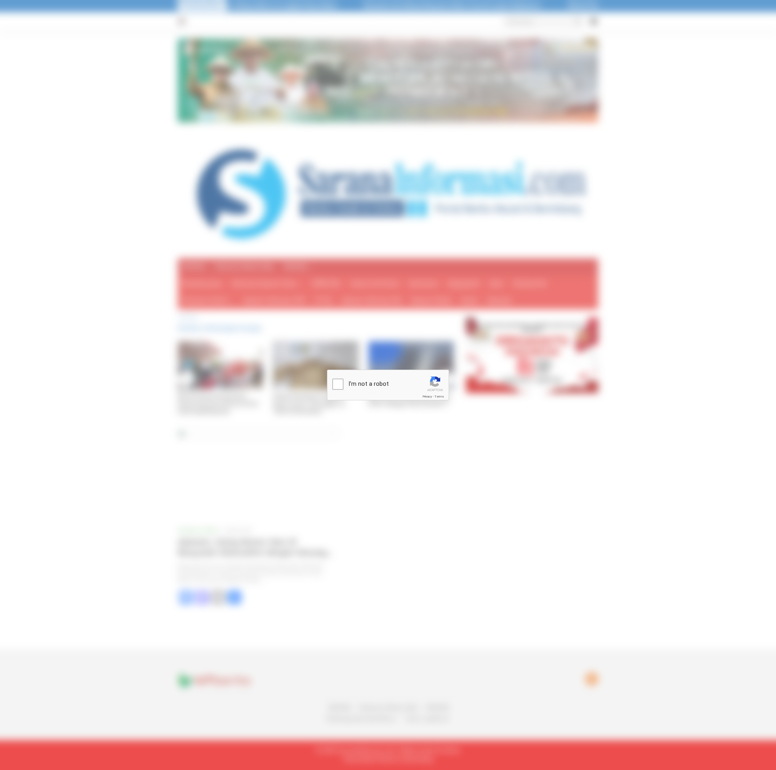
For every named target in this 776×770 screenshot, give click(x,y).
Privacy (427, 396)
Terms (439, 396)
